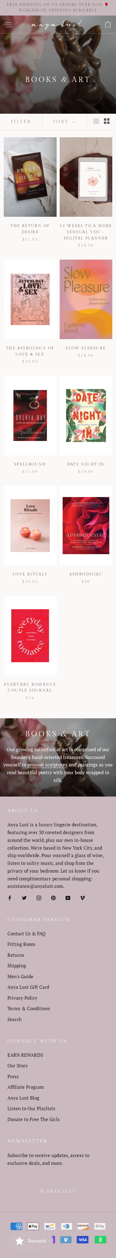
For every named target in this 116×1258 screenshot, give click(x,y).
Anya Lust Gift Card (28, 987)
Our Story (17, 1065)
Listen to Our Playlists (31, 1108)
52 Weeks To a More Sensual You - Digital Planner (86, 232)
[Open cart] (107, 24)
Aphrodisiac (86, 574)
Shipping (16, 965)
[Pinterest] (53, 897)
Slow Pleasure (86, 348)
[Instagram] (39, 897)
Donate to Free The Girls (33, 1119)
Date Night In (86, 464)
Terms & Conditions (28, 1008)
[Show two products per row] (107, 121)
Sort (62, 121)
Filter (21, 121)
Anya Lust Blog (23, 1098)
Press (13, 1076)
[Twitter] (24, 897)
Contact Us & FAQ (26, 933)
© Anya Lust (58, 1191)
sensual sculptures (47, 764)
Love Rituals (30, 574)
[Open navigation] (9, 24)
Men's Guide (20, 976)
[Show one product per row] (96, 121)
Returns (15, 955)
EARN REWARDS (25, 1055)
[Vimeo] (82, 897)
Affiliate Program (25, 1087)
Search (14, 1019)
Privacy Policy (22, 998)
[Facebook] (9, 897)
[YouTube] (68, 897)
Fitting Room (21, 944)
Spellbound (30, 464)
